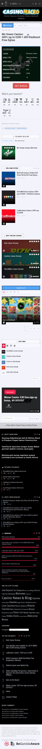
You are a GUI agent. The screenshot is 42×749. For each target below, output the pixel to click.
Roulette (5, 613)
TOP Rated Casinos (27, 612)
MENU (14, 3)
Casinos (36, 598)
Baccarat (27, 590)
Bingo (32, 590)
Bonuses (6, 123)
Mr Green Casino (31, 53)
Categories (5, 630)
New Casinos (15, 609)
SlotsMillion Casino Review (19, 709)
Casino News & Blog (17, 598)
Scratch (10, 613)
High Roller (21, 602)
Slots (16, 612)
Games (13, 602)
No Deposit (24, 609)
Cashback (28, 594)
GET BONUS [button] (21, 85)
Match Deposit (21, 606)
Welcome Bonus (14, 123)
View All (35, 168)
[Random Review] (6, 30)
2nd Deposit (7, 590)
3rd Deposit (19, 590)
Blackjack (11, 594)
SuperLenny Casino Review (19, 713)
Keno (34, 602)
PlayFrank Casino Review (19, 717)
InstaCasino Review (17, 711)
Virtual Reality (23, 616)
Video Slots (12, 616)
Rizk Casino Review (17, 715)
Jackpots (28, 602)
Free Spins (5, 602)
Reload (31, 609)
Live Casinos (8, 605)
